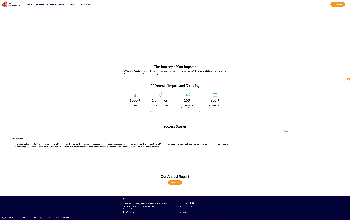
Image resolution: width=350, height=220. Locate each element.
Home (29, 4)
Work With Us (86, 4)
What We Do (51, 4)
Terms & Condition (49, 218)
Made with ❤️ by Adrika (63, 218)
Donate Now (338, 4)
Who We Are (39, 4)
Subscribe (220, 212)
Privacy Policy (38, 218)
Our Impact (63, 4)
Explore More (175, 182)
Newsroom (74, 4)
